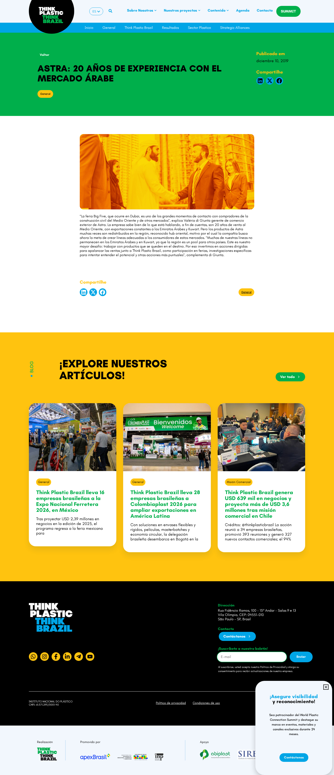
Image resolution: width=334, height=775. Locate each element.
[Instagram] (44, 656)
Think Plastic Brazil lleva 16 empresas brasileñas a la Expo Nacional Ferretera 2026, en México (70, 501)
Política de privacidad (171, 703)
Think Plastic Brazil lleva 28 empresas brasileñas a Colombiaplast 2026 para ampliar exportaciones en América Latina (165, 504)
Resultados (170, 27)
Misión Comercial (239, 482)
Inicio (89, 27)
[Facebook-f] (56, 656)
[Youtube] (90, 656)
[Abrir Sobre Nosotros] (155, 10)
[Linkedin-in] (67, 656)
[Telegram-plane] (78, 656)
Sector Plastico (199, 27)
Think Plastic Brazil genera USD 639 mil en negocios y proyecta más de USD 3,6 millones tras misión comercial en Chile (259, 504)
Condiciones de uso (206, 703)
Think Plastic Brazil (139, 27)
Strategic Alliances (234, 27)
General (108, 27)
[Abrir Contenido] (228, 10)
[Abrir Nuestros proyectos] (199, 10)
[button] (260, 81)
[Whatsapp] (33, 656)
